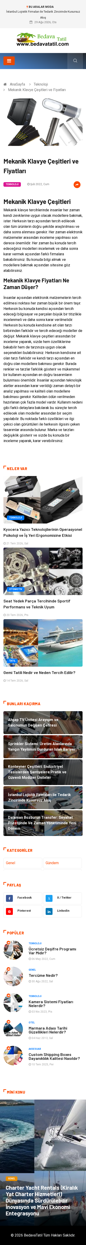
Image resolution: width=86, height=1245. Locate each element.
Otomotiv (15, 589)
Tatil (12, 661)
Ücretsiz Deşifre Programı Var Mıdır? (52, 950)
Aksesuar (35, 1049)
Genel (10, 863)
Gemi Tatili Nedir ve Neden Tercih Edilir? (39, 672)
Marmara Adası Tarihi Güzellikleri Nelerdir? (48, 1029)
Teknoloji (41, 84)
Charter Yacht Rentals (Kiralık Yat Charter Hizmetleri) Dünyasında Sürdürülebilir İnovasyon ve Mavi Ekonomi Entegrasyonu (42, 1200)
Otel (32, 1022)
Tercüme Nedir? (43, 975)
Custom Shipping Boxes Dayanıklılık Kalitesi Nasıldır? (54, 1056)
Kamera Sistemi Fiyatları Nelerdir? (51, 1003)
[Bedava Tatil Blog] (43, 39)
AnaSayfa (17, 84)
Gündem (52, 863)
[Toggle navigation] (9, 60)
